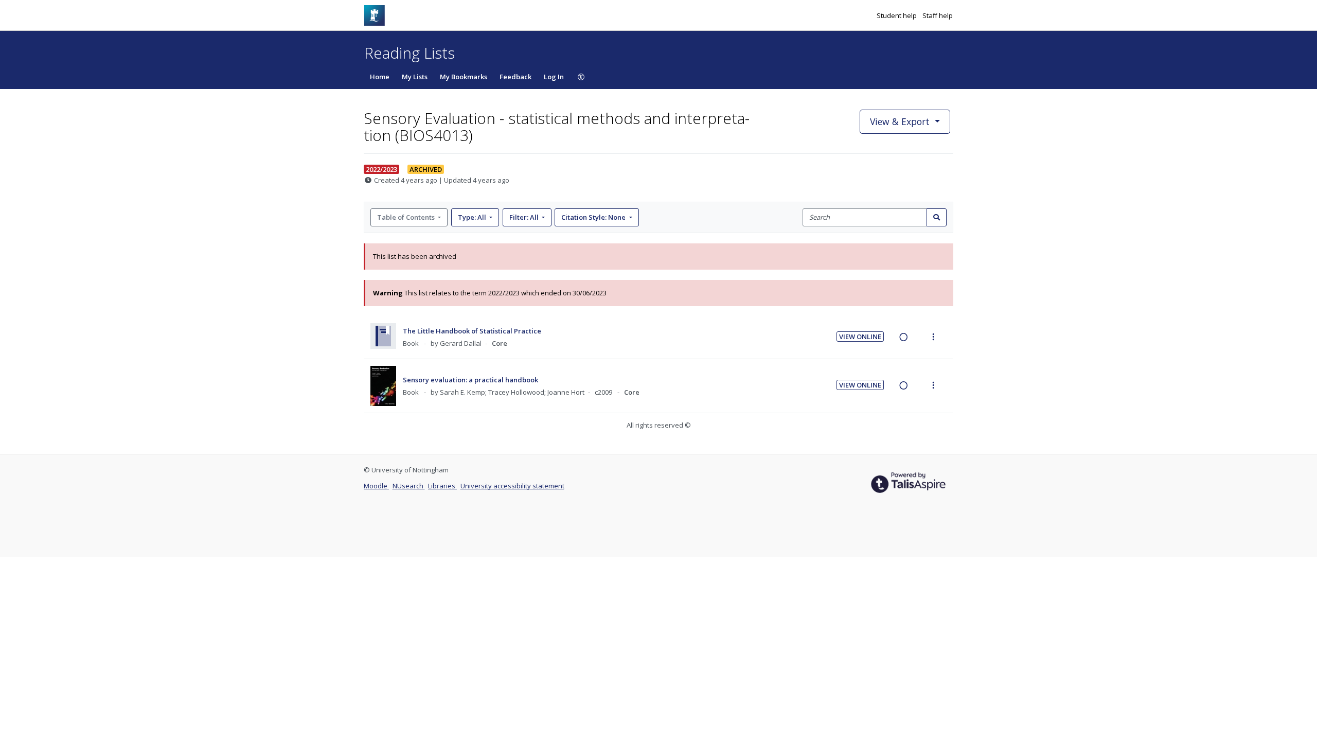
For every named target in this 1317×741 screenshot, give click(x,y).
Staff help (937, 15)
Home (379, 76)
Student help (897, 15)
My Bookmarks (463, 76)
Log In (554, 76)
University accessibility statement (512, 485)
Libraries (442, 485)
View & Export (900, 121)
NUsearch (409, 485)
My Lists (415, 76)
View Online (860, 336)
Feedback (515, 76)
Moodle (376, 485)
